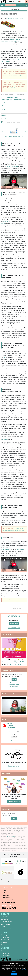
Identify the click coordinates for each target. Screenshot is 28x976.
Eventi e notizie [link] (5, 924)
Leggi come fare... (14, 740)
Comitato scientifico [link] (6, 929)
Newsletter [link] (5, 895)
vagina (3, 223)
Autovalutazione (10, 5)
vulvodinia (12, 39)
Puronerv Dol (7, 77)
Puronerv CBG (7, 75)
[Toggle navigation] (2, 5)
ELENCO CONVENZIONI (14, 801)
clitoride (5, 221)
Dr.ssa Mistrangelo (12, 166)
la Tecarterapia (18, 600)
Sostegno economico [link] (8, 902)
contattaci (22, 882)
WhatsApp (22, 18)
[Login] (23, 1)
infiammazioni (5, 549)
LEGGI (14, 679)
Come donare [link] (5, 937)
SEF (3, 106)
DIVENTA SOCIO (14, 616)
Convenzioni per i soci (14, 627)
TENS (3, 103)
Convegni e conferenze (14, 664)
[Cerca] (26, 5)
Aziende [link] (3, 945)
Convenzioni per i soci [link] (8, 900)
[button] (19, 1)
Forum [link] (4, 890)
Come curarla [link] (5, 953)
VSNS (4, 109)
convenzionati (20, 88)
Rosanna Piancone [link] (6, 921)
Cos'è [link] (2, 951)
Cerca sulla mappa (14, 766)
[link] (26, 1)
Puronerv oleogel (17, 75)
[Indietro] (2, 132)
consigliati (12, 88)
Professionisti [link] (5, 942)
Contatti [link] (3, 926)
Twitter (16, 18)
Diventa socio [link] (6, 897)
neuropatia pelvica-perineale (17, 41)
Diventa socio (14, 623)
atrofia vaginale (21, 549)
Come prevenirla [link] (5, 955)
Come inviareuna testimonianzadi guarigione (14, 684)
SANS (4, 115)
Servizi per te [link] (4, 919)
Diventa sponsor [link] (5, 935)
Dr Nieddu (5, 439)
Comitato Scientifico (10, 836)
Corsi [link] (3, 892)
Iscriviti (14, 818)
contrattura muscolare (7, 43)
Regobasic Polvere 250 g (14, 136)
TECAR (4, 118)
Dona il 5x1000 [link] (5, 940)
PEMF (4, 112)
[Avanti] (25, 132)
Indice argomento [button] (14, 9)
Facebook (9, 18)
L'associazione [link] (5, 917)
